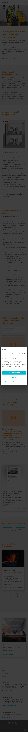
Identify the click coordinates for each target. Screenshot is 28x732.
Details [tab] (14, 353)
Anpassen (13, 377)
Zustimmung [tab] (5, 353)
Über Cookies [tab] (22, 353)
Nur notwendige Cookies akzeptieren (14, 381)
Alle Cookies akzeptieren (14, 372)
